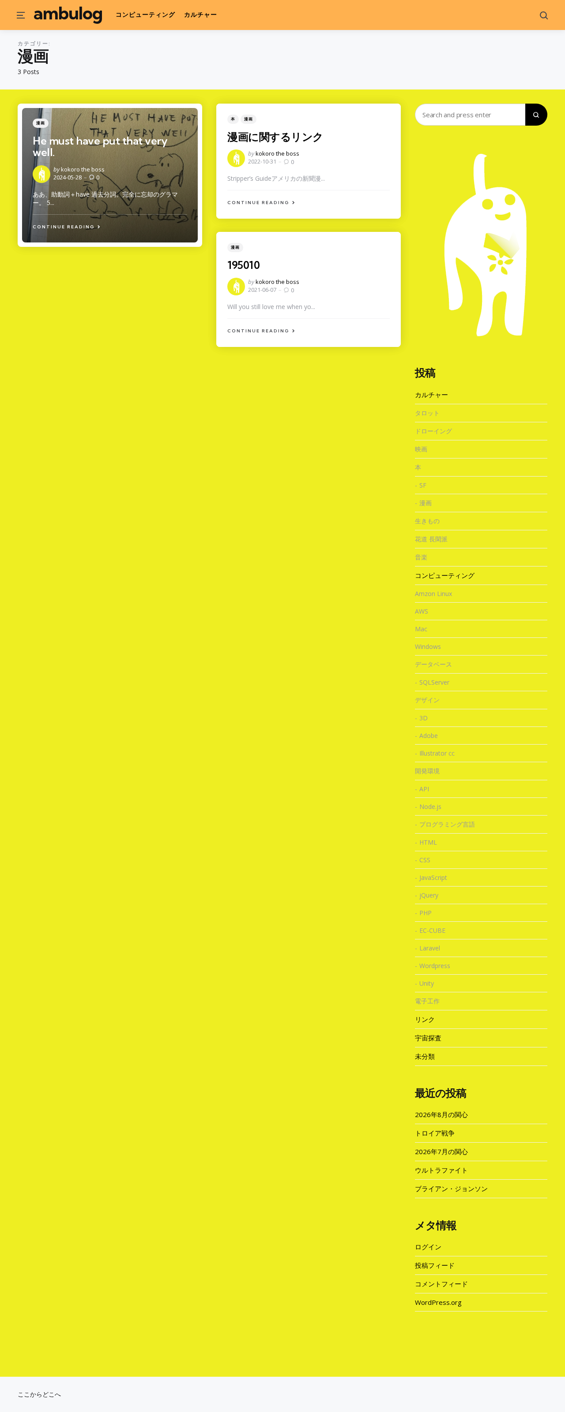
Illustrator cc (437, 753)
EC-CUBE (432, 930)
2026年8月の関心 (441, 1114)
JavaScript (433, 877)
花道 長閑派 (431, 539)
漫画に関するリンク (275, 136)
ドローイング (433, 431)
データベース (433, 664)
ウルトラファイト (441, 1170)
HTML (428, 842)
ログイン (428, 1246)
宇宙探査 (428, 1037)
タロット (427, 413)
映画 (421, 449)
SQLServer (434, 682)
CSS (424, 860)
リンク (425, 1019)
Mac (421, 629)
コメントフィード (441, 1283)
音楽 (421, 557)
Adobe (428, 735)
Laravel (429, 948)
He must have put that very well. (100, 146)
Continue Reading (64, 227)
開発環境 (427, 771)
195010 (243, 265)
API (424, 789)
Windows (428, 646)
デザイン (427, 700)
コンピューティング (445, 575)
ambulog (68, 13)
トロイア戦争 (435, 1133)
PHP (425, 913)
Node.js (430, 806)
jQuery (428, 895)
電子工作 (427, 1001)
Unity (426, 983)
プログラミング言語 (447, 824)
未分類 (425, 1056)
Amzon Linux (433, 593)
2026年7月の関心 (441, 1151)
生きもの (427, 521)
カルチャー (431, 394)
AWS (421, 611)
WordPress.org (438, 1302)
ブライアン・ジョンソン (451, 1188)
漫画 (40, 122)
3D (423, 718)
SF (422, 485)
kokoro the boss (83, 169)
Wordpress (434, 965)
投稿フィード (435, 1265)
